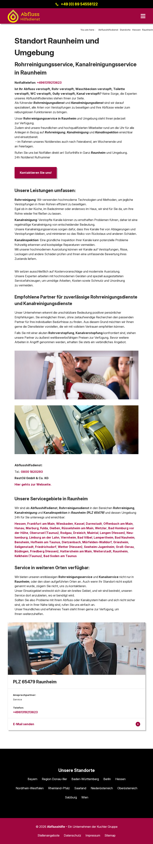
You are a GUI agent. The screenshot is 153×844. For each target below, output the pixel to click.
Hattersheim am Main (76, 551)
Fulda (44, 528)
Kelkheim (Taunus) (28, 556)
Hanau (19, 528)
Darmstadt (94, 523)
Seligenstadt (24, 547)
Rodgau (66, 533)
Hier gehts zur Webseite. (33, 484)
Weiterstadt (102, 551)
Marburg (32, 528)
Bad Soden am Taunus (60, 556)
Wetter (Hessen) (70, 547)
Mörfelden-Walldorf (97, 542)
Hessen (20, 523)
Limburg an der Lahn (44, 537)
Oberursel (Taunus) (44, 533)
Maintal (92, 533)
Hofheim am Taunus (45, 542)
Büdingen (22, 551)
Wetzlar (101, 528)
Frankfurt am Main (41, 523)
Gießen (54, 528)
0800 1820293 (32, 472)
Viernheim (68, 537)
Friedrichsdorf (45, 547)
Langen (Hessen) (112, 533)
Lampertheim (103, 537)
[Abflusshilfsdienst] (24, 16)
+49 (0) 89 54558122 (79, 4)
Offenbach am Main (118, 523)
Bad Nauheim (124, 537)
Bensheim (22, 542)
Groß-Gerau (125, 547)
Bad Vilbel (84, 537)
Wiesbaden (64, 523)
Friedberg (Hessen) (44, 551)
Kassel (79, 523)
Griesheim (120, 542)
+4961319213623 (49, 82)
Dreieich (79, 533)
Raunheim (120, 551)
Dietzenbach (71, 542)
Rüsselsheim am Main (77, 528)
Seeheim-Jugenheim (99, 547)
